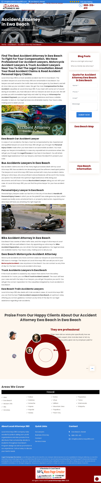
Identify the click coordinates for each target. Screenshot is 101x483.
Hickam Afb (7, 403)
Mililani (55, 403)
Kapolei (31, 409)
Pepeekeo (82, 397)
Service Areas (40, 441)
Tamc (80, 400)
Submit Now (84, 115)
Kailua (30, 397)
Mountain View (58, 406)
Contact (38, 438)
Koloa (55, 397)
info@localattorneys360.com (15, 1)
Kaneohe (31, 403)
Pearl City (57, 413)
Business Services (28, 10)
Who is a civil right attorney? (82, 61)
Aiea (5, 397)
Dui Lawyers (39, 432)
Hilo (4, 407)
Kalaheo (31, 400)
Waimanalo (82, 403)
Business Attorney (42, 435)
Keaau (30, 413)
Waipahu (81, 406)
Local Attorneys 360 (56, 480)
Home (3, 44)
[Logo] (10, 6)
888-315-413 (89, 6)
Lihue (55, 400)
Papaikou (56, 409)
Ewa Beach (12, 44)
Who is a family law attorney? (82, 66)
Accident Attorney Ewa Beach (29, 44)
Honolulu (6, 410)
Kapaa (30, 406)
